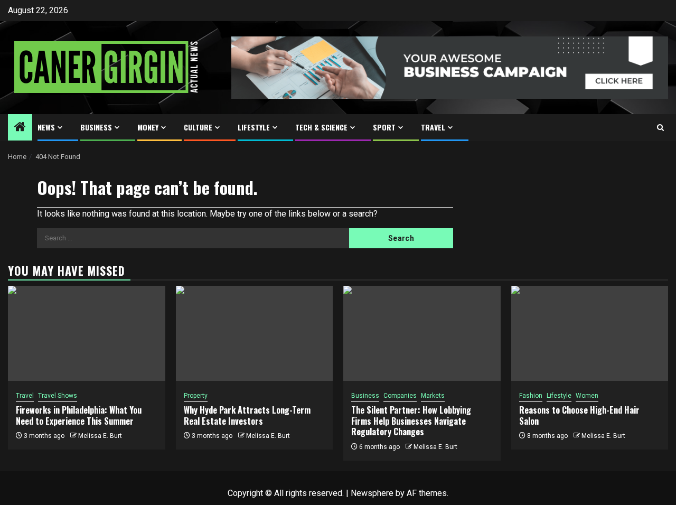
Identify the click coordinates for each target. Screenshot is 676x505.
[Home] (20, 127)
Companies (400, 395)
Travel (433, 127)
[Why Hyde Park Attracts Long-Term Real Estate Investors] (254, 333)
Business (96, 127)
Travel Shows (57, 395)
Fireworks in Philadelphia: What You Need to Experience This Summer (79, 415)
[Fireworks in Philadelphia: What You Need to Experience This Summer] (86, 333)
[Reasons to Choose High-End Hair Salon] (590, 333)
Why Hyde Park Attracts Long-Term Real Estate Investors (247, 415)
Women (587, 395)
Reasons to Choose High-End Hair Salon (579, 415)
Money (147, 127)
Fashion (530, 395)
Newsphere (372, 493)
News (46, 127)
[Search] (660, 127)
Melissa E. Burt (100, 435)
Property (196, 395)
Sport (384, 127)
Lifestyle (254, 127)
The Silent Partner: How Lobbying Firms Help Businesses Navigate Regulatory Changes (411, 421)
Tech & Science (321, 127)
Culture (198, 127)
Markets (433, 395)
